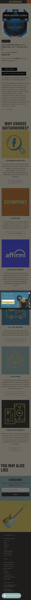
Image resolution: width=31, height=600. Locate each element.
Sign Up (8, 303)
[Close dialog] (29, 293)
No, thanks (8, 305)
